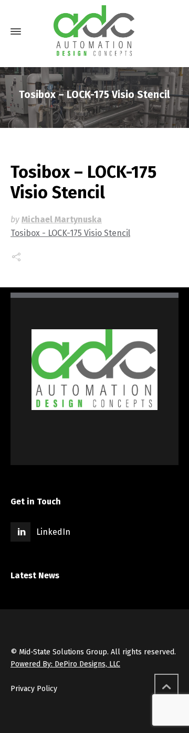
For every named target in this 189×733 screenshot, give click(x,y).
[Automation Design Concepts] (94, 31)
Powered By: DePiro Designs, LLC (65, 664)
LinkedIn (53, 532)
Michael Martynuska (62, 219)
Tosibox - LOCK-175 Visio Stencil (70, 233)
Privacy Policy (33, 688)
